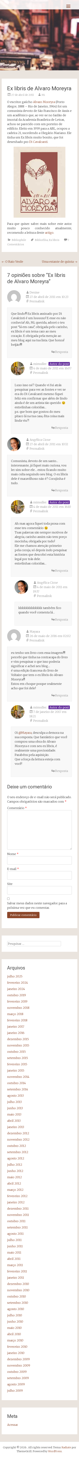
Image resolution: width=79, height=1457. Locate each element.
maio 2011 (14, 1252)
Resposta (61, 352)
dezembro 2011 (18, 1208)
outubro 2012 (16, 1146)
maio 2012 (14, 1177)
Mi (43, 95)
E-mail (13, 869)
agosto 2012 (15, 1158)
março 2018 (15, 1014)
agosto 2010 (15, 1309)
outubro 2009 (17, 1372)
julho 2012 (14, 1164)
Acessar (12, 1425)
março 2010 (15, 1340)
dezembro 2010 (18, 1284)
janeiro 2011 (15, 1277)
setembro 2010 (17, 1303)
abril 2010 (14, 1334)
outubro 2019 (16, 995)
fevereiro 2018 (17, 1020)
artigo (49, 232)
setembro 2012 (17, 1152)
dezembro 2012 (18, 1133)
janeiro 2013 (15, 1127)
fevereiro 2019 (17, 1001)
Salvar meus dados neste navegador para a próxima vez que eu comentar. (37, 905)
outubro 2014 (16, 1083)
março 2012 (15, 1190)
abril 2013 (14, 1121)
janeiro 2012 (16, 1202)
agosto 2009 (16, 1384)
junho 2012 (15, 1171)
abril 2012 (14, 1183)
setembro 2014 (17, 1089)
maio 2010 (14, 1328)
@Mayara (25, 732)
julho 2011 (14, 1240)
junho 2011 (15, 1246)
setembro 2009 (18, 1378)
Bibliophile (19, 240)
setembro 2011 (17, 1227)
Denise (35, 292)
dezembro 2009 (18, 1359)
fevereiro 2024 (17, 982)
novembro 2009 (18, 1365)
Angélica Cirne (40, 440)
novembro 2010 (18, 1290)
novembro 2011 (18, 1215)
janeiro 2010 (15, 1353)
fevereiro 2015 (17, 1064)
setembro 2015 (17, 1058)
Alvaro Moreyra (44, 102)
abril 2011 (14, 1259)
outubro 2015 (16, 1051)
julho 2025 (14, 976)
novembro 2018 (18, 1008)
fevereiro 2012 (17, 1196)
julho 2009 (15, 1390)
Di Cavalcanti (38, 142)
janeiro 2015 (15, 1070)
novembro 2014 (18, 1077)
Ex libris (54, 240)
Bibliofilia (41, 240)
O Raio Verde (12, 261)
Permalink (37, 301)
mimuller (40, 707)
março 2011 (15, 1265)
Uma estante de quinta (59, 261)
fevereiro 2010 (17, 1346)
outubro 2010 (16, 1296)
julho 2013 (14, 1102)
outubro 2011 (16, 1221)
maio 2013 (14, 1114)
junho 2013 (15, 1108)
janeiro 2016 (15, 1033)
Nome (13, 854)
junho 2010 (15, 1321)
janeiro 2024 (16, 989)
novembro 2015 (18, 1045)
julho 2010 (14, 1315)
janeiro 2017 (15, 1026)
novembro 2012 (18, 1139)
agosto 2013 (15, 1095)
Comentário (17, 808)
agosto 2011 (15, 1233)
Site (9, 884)
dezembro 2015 (18, 1039)
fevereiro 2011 (17, 1271)
